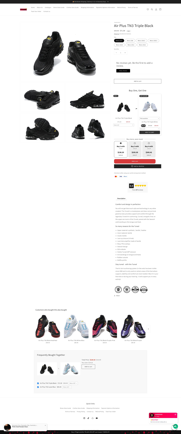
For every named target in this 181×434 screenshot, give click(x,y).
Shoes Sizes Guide (65, 408)
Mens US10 (119, 45)
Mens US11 (131, 45)
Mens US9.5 (153, 40)
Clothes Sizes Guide (79, 408)
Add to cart (135, 161)
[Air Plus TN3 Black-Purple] (133, 326)
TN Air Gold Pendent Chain (20, 426)
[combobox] (123, 125)
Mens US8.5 (141, 40)
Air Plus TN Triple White (150, 122)
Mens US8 (130, 40)
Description (121, 198)
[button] (152, 9)
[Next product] (148, 329)
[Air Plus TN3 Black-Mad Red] (48, 326)
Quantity (116, 49)
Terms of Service (70, 411)
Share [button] (118, 295)
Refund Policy (99, 411)
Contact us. (90, 411)
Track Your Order (111, 411)
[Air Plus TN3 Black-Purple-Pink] (104, 326)
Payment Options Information (110, 408)
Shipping (116, 33)
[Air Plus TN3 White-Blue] (76, 326)
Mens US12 (142, 45)
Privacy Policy (81, 411)
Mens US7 (119, 40)
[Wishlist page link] (148, 9)
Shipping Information (93, 408)
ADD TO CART (149, 132)
